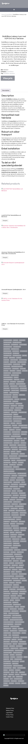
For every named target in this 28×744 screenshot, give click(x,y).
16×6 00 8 (9, 676)
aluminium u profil (15, 661)
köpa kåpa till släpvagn (7, 517)
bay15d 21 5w (14, 639)
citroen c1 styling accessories (8, 606)
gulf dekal (13, 558)
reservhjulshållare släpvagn (15, 436)
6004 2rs (14, 667)
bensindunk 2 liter (16, 637)
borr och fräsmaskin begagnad (13, 613)
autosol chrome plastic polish (8, 650)
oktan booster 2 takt (7, 462)
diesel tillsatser (13, 595)
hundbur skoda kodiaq (7, 541)
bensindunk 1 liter (24, 637)
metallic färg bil (14, 475)
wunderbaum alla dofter (8, 340)
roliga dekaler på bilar (7, 434)
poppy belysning (6, 447)
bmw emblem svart (7, 617)
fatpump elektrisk (7, 571)
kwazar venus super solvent (20, 510)
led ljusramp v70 (23, 495)
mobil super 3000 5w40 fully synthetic (10, 473)
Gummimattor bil (7, 558)
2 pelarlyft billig (23, 674)
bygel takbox (22, 606)
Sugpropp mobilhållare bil (20, 383)
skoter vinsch (19, 423)
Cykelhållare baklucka (7, 602)
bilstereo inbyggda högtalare (8, 624)
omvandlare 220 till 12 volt (21, 460)
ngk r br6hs (6, 464)
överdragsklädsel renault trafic (15, 458)
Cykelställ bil (17, 600)
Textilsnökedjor (12, 370)
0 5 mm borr (6, 685)
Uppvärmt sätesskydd (14, 359)
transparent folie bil (16, 364)
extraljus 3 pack (22, 578)
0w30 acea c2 (24, 683)
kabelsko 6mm (16, 530)
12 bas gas (5, 683)
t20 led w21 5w (6, 381)
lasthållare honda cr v (17, 501)
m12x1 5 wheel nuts (14, 484)
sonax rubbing (23, 399)
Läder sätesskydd (11, 510)
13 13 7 (11, 678)
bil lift (10, 635)
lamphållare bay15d (14, 508)
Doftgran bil (6, 589)
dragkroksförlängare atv (8, 584)
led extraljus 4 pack (14, 497)
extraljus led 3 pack (15, 578)
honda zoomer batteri (16, 545)
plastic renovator (6, 451)
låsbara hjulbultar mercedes (8, 506)
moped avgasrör (16, 466)
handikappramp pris (17, 554)
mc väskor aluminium (22, 475)
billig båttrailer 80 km (13, 630)
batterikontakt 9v (6, 641)
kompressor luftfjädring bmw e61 (9, 519)
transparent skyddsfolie (7, 364)
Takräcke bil (16, 377)
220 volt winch (11, 674)
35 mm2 (12, 672)
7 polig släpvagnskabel (7, 667)
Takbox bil (22, 379)
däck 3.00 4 (12, 600)
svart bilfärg (6, 383)
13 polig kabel (6, 678)
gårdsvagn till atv (14, 565)
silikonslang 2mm (24, 427)
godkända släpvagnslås (7, 560)
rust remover (18, 429)
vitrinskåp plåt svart (14, 344)
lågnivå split (21, 508)
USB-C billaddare (12, 357)
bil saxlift (5, 635)
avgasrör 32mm (6, 648)
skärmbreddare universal (23, 425)
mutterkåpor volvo (12, 464)
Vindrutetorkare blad (17, 346)
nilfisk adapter (20, 462)
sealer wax (5, 429)
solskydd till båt (15, 401)
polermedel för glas (7, 449)
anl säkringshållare (7, 661)
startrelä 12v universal (14, 388)
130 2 (13, 676)
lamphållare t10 (6, 508)
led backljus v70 (12, 499)
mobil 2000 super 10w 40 (22, 473)
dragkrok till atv (16, 584)
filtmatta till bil (14, 569)
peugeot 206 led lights (14, 453)
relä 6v (25, 438)
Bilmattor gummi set (7, 628)
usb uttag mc (19, 357)
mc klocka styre (6, 477)
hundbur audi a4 (23, 541)
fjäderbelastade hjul (7, 569)
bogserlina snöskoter (7, 615)
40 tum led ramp (6, 672)
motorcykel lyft (19, 464)
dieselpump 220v (22, 593)
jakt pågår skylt (6, 534)
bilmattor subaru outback (15, 626)
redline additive (16, 440)
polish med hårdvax (14, 447)
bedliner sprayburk (7, 639)
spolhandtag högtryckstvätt (14, 392)
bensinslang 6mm (16, 635)
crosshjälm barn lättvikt (8, 604)
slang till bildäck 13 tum (17, 416)
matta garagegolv (20, 477)
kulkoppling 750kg (7, 512)
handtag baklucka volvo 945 (8, 554)
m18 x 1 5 (23, 482)
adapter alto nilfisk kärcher (18, 665)
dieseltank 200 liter (23, 591)
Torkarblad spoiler (15, 368)
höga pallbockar (6, 547)
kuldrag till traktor (23, 512)
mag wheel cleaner (17, 482)
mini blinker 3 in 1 (7, 475)
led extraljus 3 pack (22, 497)
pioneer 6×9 (19, 451)
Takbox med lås (16, 379)
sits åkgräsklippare (16, 427)
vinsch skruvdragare (23, 344)
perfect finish (22, 453)
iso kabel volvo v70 (13, 534)
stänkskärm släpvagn (15, 390)
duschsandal (24, 580)
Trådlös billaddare (7, 366)
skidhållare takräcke (9, 73)
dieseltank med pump (14, 591)
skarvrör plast (14, 425)
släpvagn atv (16, 414)
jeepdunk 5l (12, 532)
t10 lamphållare (13, 381)
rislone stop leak (6, 436)
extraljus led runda (7, 578)
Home (3, 14)
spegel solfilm (15, 394)
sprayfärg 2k (6, 392)
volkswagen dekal (7, 344)
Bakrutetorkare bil (22, 641)
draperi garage (18, 582)
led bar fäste (6, 499)
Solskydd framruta (19, 403)
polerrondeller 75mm (22, 447)
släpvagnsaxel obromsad (8, 414)
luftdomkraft (6, 486)
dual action (5, 582)
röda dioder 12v (23, 434)
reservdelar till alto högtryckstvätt (9, 438)
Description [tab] (5, 90)
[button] (14, 9)
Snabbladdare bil (6, 412)
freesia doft (6, 567)
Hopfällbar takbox (16, 543)
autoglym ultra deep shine (17, 652)
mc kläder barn (13, 477)
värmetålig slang (16, 353)
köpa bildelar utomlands (17, 517)
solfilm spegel (20, 405)
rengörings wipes (19, 438)
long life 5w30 (21, 486)
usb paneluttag (6, 359)
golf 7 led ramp (19, 558)
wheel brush (16, 340)
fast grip (13, 571)
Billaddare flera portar (22, 630)
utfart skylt (5, 357)
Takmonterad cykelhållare (8, 379)
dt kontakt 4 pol (11, 582)
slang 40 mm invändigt (7, 418)
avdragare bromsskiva (14, 648)
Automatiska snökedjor (7, 652)
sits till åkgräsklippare (7, 427)
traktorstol (23, 364)
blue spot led (6, 619)
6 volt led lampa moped (21, 667)
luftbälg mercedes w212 (13, 486)
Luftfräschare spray (23, 484)
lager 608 (5, 510)
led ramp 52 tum (15, 495)
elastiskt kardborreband (8, 580)
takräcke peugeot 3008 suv (8, 377)
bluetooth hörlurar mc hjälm (16, 617)
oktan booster (14, 462)
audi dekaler (12, 654)
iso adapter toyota (21, 534)
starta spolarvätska (23, 388)
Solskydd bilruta (6, 405)
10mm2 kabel (11, 683)
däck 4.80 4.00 (6, 600)
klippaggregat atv (6, 521)
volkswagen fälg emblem (17, 342)
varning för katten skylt (7, 353)
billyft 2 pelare (20, 628)
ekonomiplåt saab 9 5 (17, 580)
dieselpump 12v (6, 595)
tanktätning (19, 370)
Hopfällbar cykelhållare (7, 545)
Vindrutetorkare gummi (8, 346)
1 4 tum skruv (17, 683)
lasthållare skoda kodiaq (8, 501)
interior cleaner (13, 536)
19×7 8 (5, 676)
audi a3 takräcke (18, 654)
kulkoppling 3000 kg (15, 512)
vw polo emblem (22, 340)
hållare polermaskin (19, 556)
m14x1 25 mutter (6, 484)
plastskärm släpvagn (22, 449)
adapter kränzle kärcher (8, 665)
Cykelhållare (9, 14)
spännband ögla (22, 394)
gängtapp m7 (21, 565)
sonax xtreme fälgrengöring (8, 399)
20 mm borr (17, 674)
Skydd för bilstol (6, 423)
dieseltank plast (6, 591)
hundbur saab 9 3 (16, 541)
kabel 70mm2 (23, 530)
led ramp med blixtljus (7, 495)
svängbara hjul (12, 383)
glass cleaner (22, 560)
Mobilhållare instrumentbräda (9, 471)
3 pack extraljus (21, 672)
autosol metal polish (23, 648)
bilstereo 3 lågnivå (18, 624)
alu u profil (22, 661)
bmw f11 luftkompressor (17, 615)
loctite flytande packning (8, 488)
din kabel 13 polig (12, 589)
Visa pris (7, 78)
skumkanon (13, 423)
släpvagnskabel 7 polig (22, 412)
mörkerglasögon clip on (7, 466)
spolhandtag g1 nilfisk (7, 394)
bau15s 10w (20, 639)
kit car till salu (6, 523)
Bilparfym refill (6, 626)
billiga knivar (6, 630)
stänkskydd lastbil (7, 390)
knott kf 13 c (18, 519)
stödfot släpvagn (6, 388)
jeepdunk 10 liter (18, 532)
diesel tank (19, 595)
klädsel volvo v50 (21, 521)
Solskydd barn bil (14, 405)
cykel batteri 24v (15, 602)
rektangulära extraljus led (8, 440)
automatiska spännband (19, 650)
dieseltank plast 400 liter (21, 589)
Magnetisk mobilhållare (8, 482)
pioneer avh (13, 451)
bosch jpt (5, 613)
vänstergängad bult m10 (17, 355)
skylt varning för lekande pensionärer (19, 418)
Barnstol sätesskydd (14, 641)
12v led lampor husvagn (18, 678)
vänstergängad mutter (7, 355)
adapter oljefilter (15, 663)
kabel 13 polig (6, 532)
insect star (19, 536)
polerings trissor (14, 449)
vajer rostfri (24, 355)
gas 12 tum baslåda (7, 565)
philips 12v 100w (6, 453)
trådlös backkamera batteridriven (17, 366)
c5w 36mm (17, 606)
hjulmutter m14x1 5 (14, 547)
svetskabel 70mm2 (20, 381)
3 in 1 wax (5, 674)
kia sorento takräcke (20, 523)
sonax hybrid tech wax (7, 401)
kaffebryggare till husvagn (8, 530)
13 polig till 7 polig (19, 676)
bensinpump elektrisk (7, 637)
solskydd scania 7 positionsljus (9, 403)
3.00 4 (16, 672)
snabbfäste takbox (14, 412)
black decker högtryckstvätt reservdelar (16, 619)
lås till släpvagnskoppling (19, 506)
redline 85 (22, 440)
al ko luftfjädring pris (7, 663)
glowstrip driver (15, 560)
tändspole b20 (25, 370)
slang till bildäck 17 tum (8, 416)
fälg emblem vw (18, 571)
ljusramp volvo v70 (16, 488)
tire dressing (6, 370)
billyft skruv (14, 628)
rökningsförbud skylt (16, 434)
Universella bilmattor (22, 359)
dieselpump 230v (14, 593)
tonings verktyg (22, 368)
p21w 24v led (6, 458)
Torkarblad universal (7, 368)
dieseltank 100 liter (7, 593)
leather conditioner (20, 499)
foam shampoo (11, 567)
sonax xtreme (17, 399)
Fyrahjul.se (5, 3)
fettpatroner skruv (22, 569)
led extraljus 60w (6, 497)
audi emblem (6, 654)
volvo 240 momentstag (7, 342)
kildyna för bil (12, 523)
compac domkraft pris (17, 604)
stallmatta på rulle (23, 390)
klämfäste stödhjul (14, 521)
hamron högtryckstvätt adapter (9, 556)
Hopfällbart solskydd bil (7, 543)
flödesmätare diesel (19, 567)
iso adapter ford (6, 536)
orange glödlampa (7, 460)
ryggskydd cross (11, 429)
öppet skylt (13, 460)
